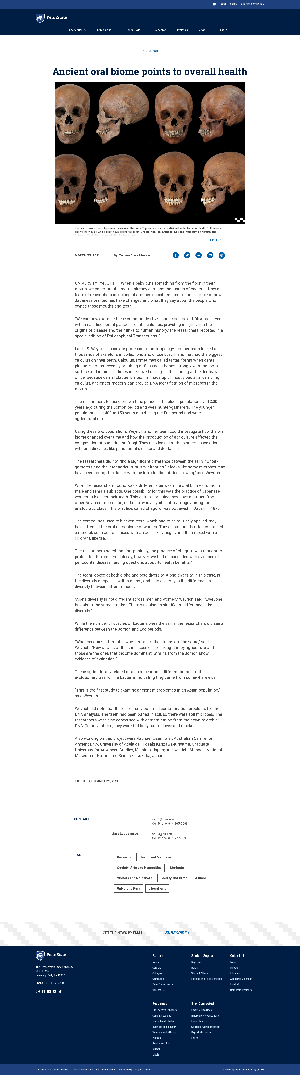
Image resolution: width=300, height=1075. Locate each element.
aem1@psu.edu (163, 819)
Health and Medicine (155, 857)
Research (150, 51)
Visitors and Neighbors (134, 878)
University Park (128, 888)
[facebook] (176, 255)
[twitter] (187, 255)
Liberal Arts (157, 888)
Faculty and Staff (173, 878)
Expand (216, 240)
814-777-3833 (178, 838)
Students (177, 867)
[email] (210, 255)
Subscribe (175, 933)
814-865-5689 (178, 823)
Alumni (200, 878)
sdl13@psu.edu (163, 834)
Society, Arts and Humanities (139, 867)
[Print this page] (222, 255)
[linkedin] (198, 255)
